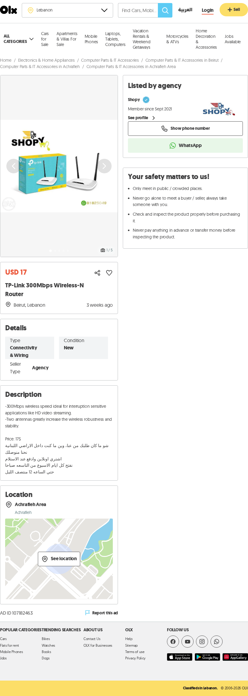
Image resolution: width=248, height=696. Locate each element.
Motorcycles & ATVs (177, 39)
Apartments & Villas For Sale (67, 39)
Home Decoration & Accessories (206, 39)
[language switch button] (182, 10)
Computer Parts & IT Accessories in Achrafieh (40, 66)
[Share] (97, 273)
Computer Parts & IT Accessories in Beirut (182, 60)
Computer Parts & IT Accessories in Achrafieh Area (131, 66)
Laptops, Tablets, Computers (115, 39)
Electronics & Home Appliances (46, 60)
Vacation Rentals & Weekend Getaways (142, 39)
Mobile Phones (91, 39)
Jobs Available (233, 39)
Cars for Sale (45, 39)
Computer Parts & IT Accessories (110, 60)
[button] (59, 166)
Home (5, 60)
